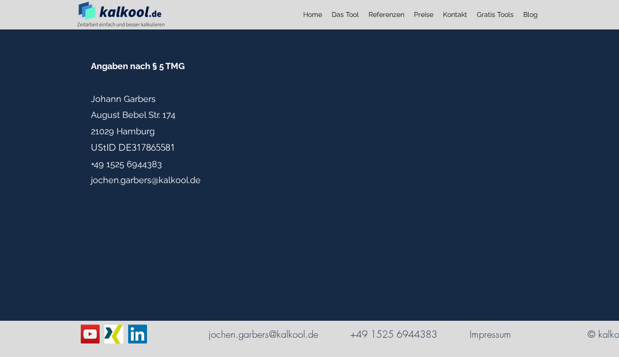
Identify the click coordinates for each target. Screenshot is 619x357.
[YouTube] (90, 334)
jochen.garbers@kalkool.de (146, 180)
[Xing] (113, 334)
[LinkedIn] (137, 334)
